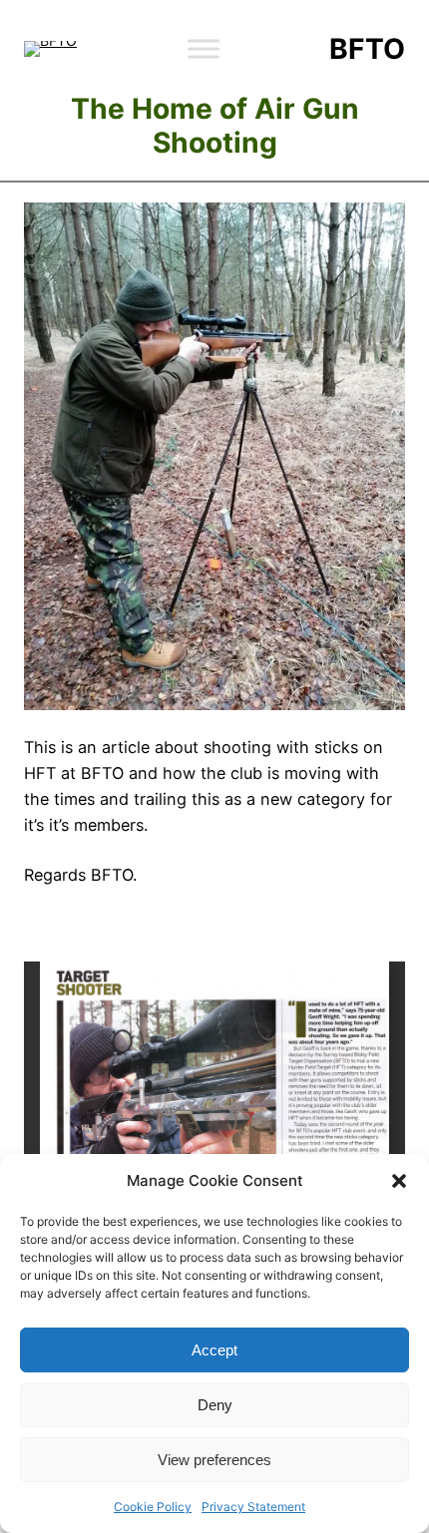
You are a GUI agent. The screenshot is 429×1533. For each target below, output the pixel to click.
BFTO (367, 49)
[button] (399, 1181)
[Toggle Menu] (203, 48)
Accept (214, 1349)
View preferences (214, 1459)
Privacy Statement (253, 1506)
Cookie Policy (153, 1506)
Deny (215, 1404)
